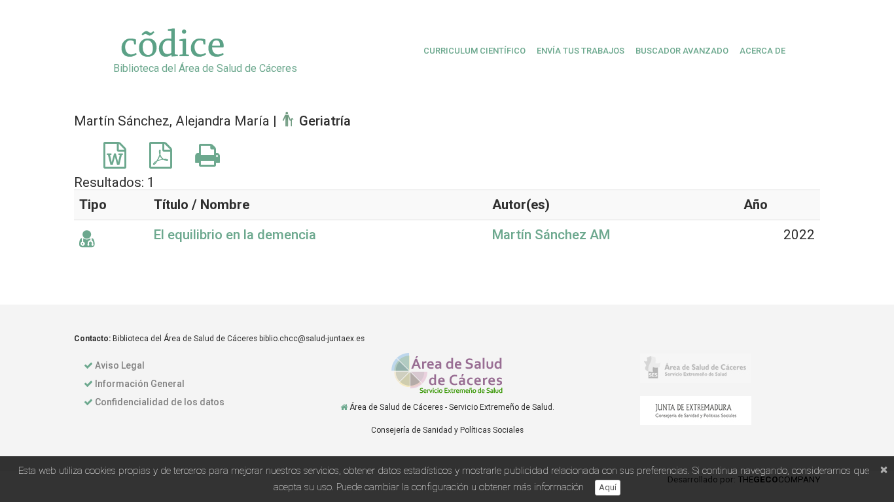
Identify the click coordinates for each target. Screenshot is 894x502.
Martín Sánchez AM (551, 235)
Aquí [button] (608, 487)
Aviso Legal (120, 365)
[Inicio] (344, 407)
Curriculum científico (474, 51)
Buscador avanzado (681, 51)
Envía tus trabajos (580, 51)
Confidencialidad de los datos (159, 402)
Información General (140, 383)
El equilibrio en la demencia (235, 235)
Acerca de (762, 51)
